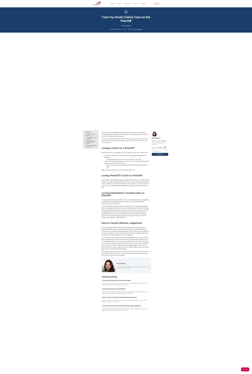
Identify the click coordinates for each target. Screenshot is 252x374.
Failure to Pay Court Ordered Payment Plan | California (119, 297)
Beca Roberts (127, 25)
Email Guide (160, 154)
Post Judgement (138, 29)
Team (119, 3)
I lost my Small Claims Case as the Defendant (116, 280)
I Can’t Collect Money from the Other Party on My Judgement (121, 306)
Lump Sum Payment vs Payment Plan (113, 289)
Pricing (112, 3)
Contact (143, 3)
